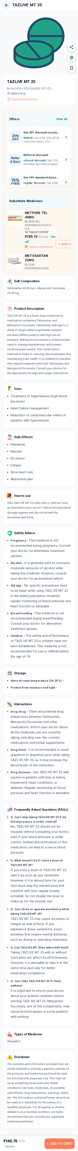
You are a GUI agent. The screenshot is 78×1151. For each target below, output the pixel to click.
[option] (39, 137)
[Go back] (6, 5)
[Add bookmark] (71, 68)
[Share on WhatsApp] (71, 58)
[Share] (71, 47)
